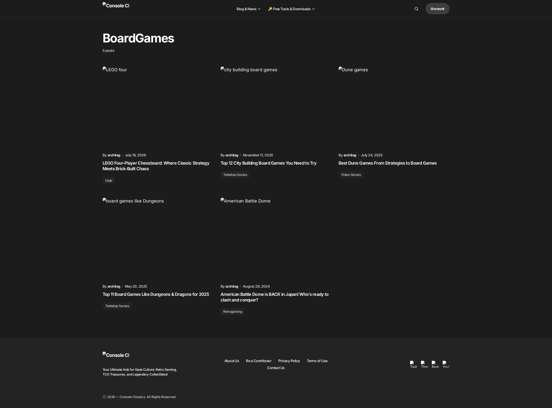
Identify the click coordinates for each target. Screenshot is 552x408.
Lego (108, 180)
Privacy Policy (289, 361)
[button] (416, 8)
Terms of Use (317, 361)
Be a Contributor (258, 361)
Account (437, 8)
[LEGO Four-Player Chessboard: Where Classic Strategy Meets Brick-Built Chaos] (158, 108)
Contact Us (276, 368)
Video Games (351, 175)
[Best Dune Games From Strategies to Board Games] (394, 108)
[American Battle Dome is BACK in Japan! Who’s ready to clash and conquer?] (276, 239)
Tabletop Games (235, 175)
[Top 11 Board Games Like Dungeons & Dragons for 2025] (158, 239)
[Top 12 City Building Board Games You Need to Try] (276, 108)
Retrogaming (232, 311)
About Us (231, 361)
